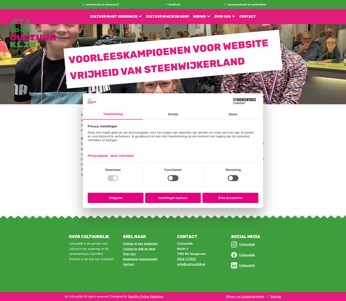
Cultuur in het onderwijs (114, 16)
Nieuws (199, 16)
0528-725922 (186, 259)
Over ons (222, 16)
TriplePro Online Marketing (145, 296)
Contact (247, 16)
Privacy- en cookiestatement (245, 296)
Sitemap (275, 296)
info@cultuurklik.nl (191, 264)
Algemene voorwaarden (140, 259)
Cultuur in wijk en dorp (167, 16)
